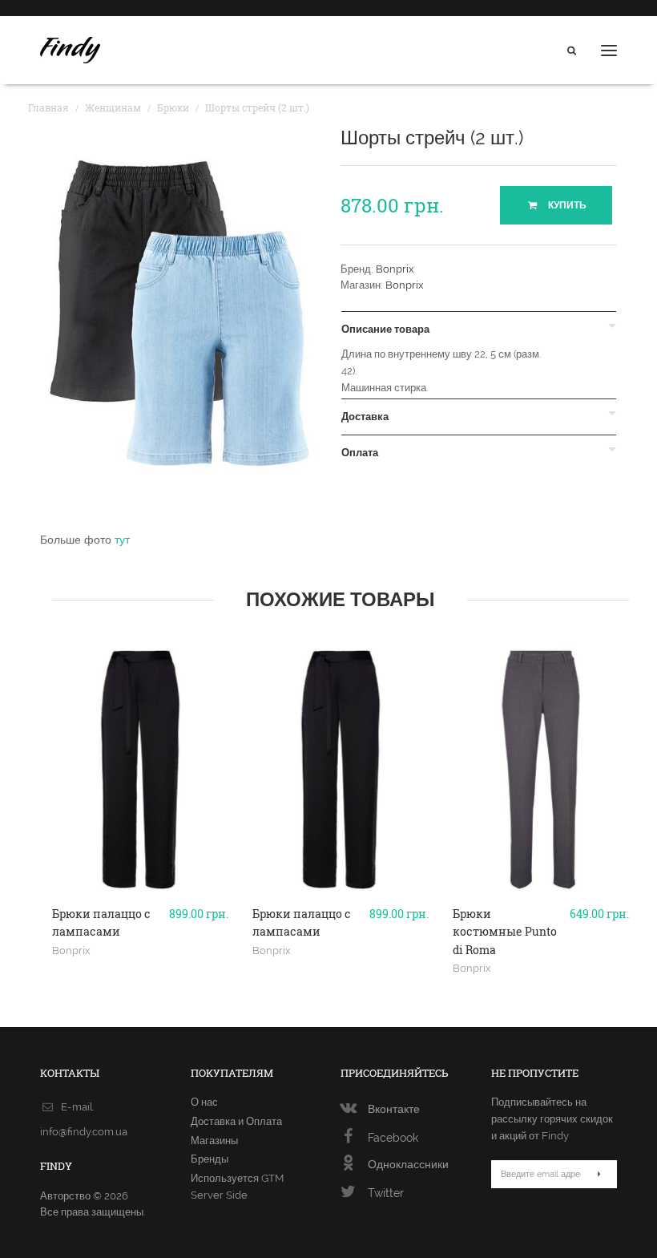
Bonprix (395, 269)
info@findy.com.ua (83, 1132)
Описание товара (385, 329)
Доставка (365, 417)
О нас (204, 1102)
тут (122, 539)
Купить (566, 205)
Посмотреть (141, 915)
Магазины (214, 1141)
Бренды (209, 1159)
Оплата (359, 453)
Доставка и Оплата (236, 1121)
